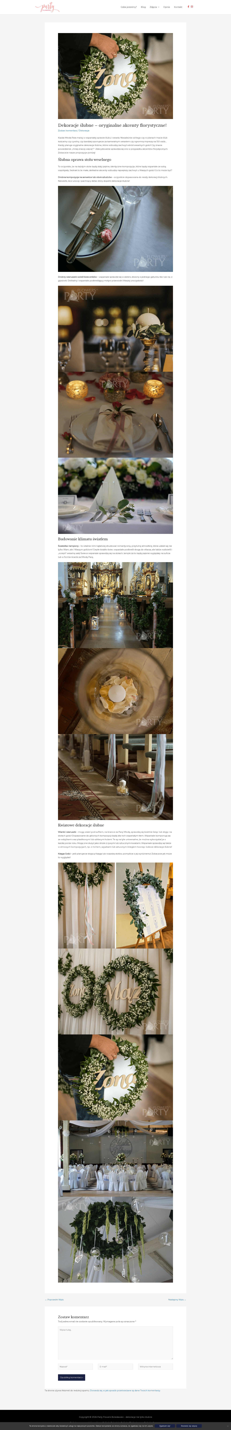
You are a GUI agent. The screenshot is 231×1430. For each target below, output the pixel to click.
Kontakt (178, 7)
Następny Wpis (177, 1299)
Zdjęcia (153, 7)
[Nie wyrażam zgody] (227, 1426)
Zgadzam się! (164, 1426)
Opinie (166, 7)
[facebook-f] (188, 6)
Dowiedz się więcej (189, 1426)
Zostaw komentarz (67, 130)
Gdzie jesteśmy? (129, 7)
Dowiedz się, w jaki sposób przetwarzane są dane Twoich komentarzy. (125, 1390)
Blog (143, 7)
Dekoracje (84, 130)
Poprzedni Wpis (54, 1299)
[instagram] (192, 6)
